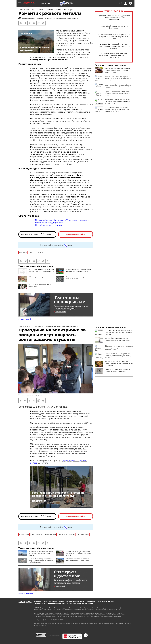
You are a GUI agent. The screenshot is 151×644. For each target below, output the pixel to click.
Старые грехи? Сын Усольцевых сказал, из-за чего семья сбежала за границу (118, 78)
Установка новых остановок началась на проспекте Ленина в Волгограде (58, 494)
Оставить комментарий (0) (75, 234)
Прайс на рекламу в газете (54, 601)
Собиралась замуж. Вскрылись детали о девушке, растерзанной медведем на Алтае (117, 109)
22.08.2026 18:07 (24, 326)
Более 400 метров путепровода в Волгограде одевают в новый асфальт (41, 553)
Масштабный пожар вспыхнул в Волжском (114, 27)
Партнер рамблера (54, 635)
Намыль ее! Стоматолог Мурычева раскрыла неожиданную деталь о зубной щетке (117, 101)
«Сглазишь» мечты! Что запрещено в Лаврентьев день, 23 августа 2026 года (114, 37)
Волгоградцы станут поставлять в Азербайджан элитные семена (78, 270)
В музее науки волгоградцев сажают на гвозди (76, 278)
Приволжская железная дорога (30, 395)
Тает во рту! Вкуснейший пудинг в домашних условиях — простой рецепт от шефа (117, 70)
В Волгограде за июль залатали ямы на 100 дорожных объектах (77, 560)
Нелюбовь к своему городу (48, 225)
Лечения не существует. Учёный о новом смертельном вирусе (117, 370)
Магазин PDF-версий (105, 601)
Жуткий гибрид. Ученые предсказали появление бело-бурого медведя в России (118, 86)
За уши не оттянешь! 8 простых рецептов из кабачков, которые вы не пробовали (118, 363)
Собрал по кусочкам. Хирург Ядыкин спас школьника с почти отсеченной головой (118, 332)
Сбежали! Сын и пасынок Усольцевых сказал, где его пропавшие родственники (119, 348)
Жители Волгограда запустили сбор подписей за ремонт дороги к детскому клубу (41, 560)
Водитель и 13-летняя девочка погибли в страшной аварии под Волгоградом (113, 55)
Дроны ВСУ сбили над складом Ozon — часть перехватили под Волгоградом (114, 18)
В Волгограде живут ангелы (39, 277)
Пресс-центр (91, 601)
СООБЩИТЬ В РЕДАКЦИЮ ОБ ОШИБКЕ (80, 603)
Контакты (37, 601)
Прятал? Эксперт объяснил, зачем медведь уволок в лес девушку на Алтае (117, 93)
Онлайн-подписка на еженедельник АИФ (49, 603)
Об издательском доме (75, 601)
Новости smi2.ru (26, 319)
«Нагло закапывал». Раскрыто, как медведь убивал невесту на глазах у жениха (118, 355)
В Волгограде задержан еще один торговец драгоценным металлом (41, 270)
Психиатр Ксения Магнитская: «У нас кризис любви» (61, 220)
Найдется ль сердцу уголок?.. (49, 223)
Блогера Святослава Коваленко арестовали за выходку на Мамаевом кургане (114, 46)
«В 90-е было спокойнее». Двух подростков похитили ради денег (117, 339)
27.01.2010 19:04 (23, 9)
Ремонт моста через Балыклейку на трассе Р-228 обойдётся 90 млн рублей (78, 553)
